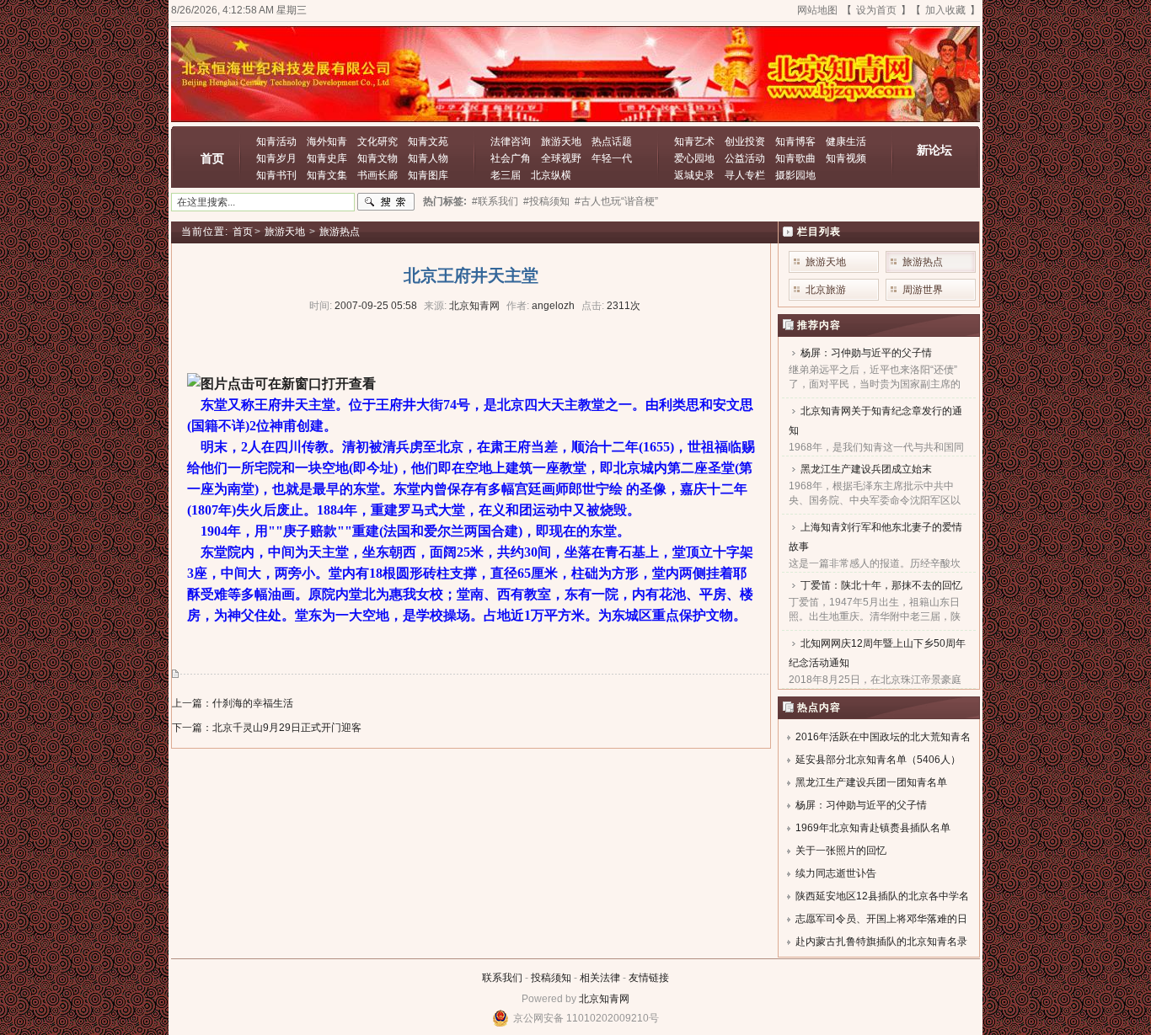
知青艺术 (694, 141)
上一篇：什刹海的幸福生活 (232, 703)
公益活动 (745, 158)
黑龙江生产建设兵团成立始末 (866, 469)
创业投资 (745, 141)
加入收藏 (945, 10)
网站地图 (817, 10)
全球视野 (561, 158)
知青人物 (428, 158)
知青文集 (327, 175)
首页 (212, 158)
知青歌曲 (795, 158)
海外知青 (327, 141)
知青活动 (276, 141)
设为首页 (876, 10)
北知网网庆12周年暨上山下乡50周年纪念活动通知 (877, 653)
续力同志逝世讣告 (835, 873)
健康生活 (846, 141)
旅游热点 (339, 231)
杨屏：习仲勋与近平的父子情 (866, 353)
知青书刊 (276, 175)
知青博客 (795, 141)
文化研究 (377, 141)
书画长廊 (377, 175)
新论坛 (934, 150)
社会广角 (510, 158)
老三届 (505, 175)
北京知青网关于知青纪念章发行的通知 (875, 420)
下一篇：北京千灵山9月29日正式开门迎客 (266, 728)
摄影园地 (795, 175)
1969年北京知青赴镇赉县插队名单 (872, 828)
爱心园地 (694, 158)
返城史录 (694, 175)
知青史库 (327, 158)
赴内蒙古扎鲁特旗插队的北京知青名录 (881, 941)
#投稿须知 (546, 201)
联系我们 (502, 978)
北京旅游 (826, 290)
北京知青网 (604, 999)
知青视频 (846, 158)
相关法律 (600, 978)
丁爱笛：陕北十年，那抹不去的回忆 (881, 585)
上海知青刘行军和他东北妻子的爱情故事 (875, 536)
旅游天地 (561, 141)
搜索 (386, 202)
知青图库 (428, 175)
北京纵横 (551, 175)
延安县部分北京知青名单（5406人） (878, 760)
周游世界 (922, 290)
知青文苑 (428, 141)
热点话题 (612, 141)
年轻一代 (612, 158)
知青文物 (377, 158)
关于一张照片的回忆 (840, 850)
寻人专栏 (745, 175)
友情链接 (649, 978)
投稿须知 (551, 978)
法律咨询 (510, 141)
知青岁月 (276, 158)
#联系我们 (495, 201)
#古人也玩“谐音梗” (616, 201)
